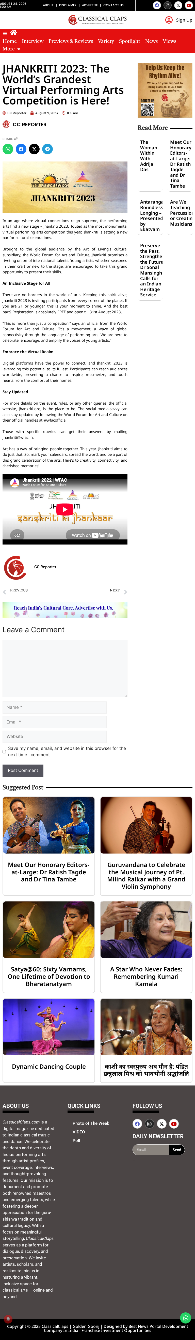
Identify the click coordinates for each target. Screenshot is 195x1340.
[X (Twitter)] (34, 149)
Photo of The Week (91, 1123)
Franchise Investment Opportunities (116, 1330)
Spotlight (129, 41)
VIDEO (79, 1131)
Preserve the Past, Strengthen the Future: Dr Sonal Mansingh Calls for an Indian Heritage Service (152, 270)
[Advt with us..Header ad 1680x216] (65, 616)
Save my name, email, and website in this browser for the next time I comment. (67, 751)
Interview (32, 41)
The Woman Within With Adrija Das (148, 155)
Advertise (90, 5)
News (151, 41)
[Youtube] (189, 5)
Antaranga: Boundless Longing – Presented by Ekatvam (152, 215)
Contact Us (113, 5)
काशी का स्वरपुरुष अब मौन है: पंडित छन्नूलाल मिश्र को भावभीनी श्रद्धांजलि (146, 1070)
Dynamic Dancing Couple (49, 1066)
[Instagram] (168, 5)
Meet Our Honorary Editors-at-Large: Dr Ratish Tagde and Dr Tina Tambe (180, 164)
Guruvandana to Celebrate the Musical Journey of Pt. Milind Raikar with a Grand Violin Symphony (146, 875)
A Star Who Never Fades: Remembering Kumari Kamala (146, 976)
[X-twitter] (178, 5)
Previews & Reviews (70, 41)
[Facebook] (157, 5)
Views (169, 41)
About (48, 5)
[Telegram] (47, 149)
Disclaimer (67, 5)
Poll (76, 1140)
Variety (106, 41)
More (9, 49)
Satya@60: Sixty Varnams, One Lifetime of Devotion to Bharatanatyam (49, 976)
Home (10, 41)
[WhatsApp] (8, 149)
